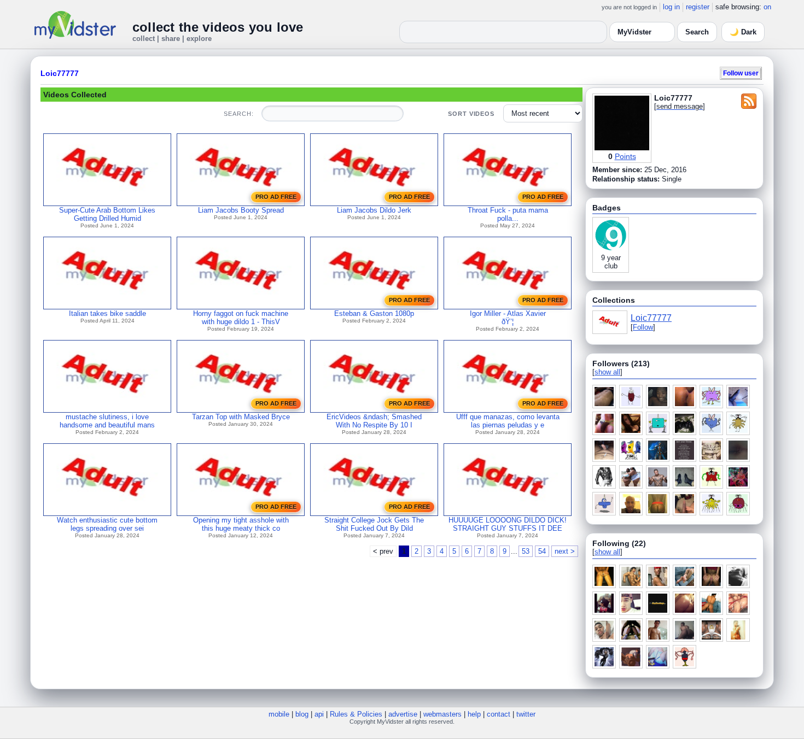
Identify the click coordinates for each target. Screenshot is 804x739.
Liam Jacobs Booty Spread (241, 210)
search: (238, 113)
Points (625, 156)
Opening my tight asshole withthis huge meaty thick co (241, 524)
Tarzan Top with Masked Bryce (241, 417)
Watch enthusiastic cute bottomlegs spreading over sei (107, 524)
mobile (279, 714)
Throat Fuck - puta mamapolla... (508, 214)
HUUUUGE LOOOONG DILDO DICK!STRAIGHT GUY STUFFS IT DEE (507, 524)
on (767, 7)
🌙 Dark (743, 32)
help (474, 714)
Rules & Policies (356, 714)
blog (301, 714)
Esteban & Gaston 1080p (374, 313)
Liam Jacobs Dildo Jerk (374, 210)
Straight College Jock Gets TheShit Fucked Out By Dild (374, 524)
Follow (643, 327)
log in (671, 7)
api (319, 714)
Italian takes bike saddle (107, 313)
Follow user (741, 73)
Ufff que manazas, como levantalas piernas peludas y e (508, 421)
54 (542, 551)
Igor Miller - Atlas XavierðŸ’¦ (508, 317)
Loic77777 (59, 73)
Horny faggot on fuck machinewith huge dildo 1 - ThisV (240, 317)
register (697, 7)
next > (565, 551)
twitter (525, 714)
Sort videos (471, 113)
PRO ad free (275, 196)
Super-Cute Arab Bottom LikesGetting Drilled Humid (107, 214)
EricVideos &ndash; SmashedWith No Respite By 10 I (374, 421)
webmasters (442, 714)
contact (498, 714)
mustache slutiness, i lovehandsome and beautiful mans (107, 421)
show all (607, 372)
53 (525, 551)
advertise (402, 714)
